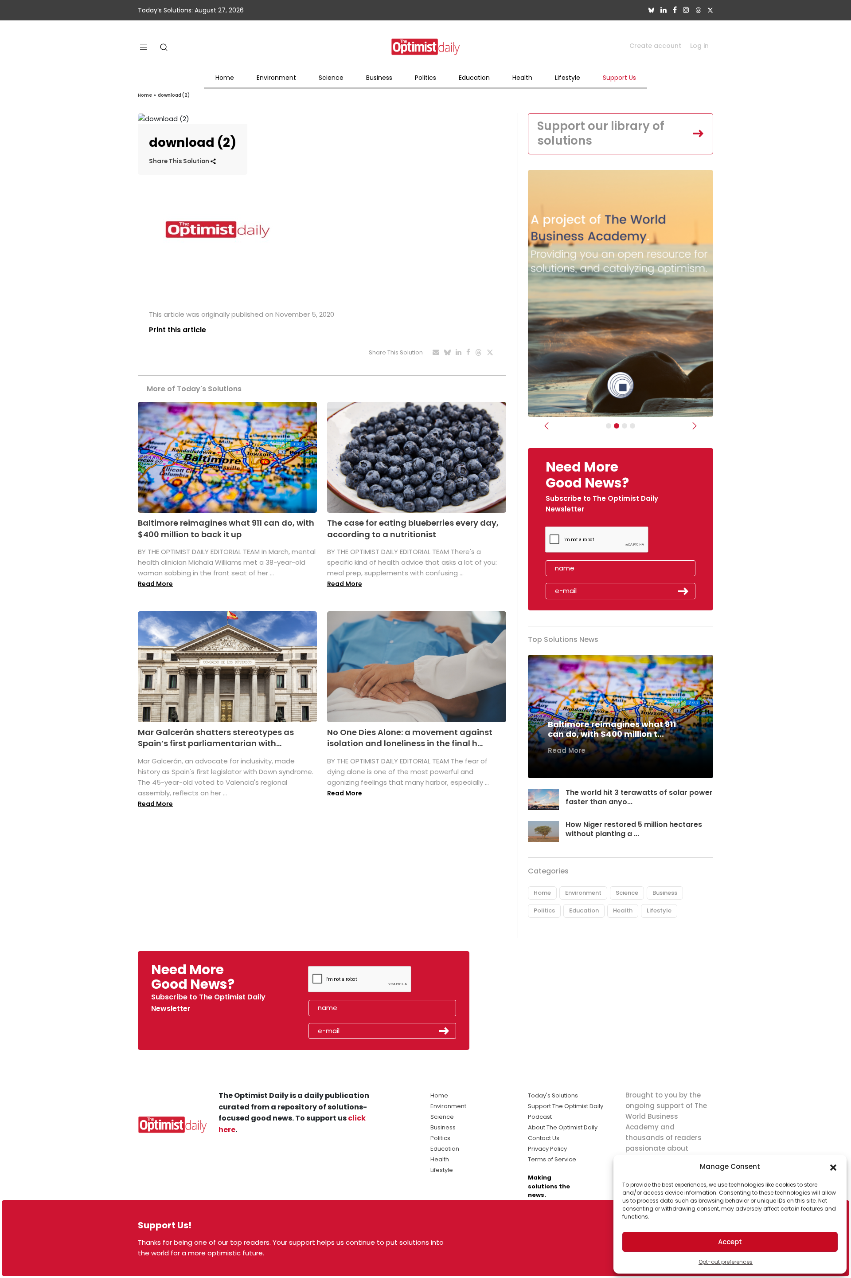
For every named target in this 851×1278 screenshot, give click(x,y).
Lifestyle (567, 77)
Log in (699, 45)
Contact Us (543, 1138)
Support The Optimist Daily (565, 1106)
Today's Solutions (553, 1095)
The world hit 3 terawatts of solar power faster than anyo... (639, 797)
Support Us (619, 77)
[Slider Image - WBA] (616, 426)
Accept (730, 1242)
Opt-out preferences (726, 1262)
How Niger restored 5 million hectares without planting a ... (634, 829)
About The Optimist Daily (562, 1127)
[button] (833, 1166)
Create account (655, 45)
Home (224, 77)
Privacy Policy (547, 1148)
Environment (276, 77)
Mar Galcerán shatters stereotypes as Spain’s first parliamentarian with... (216, 738)
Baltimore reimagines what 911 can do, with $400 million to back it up (226, 528)
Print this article (177, 330)
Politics (425, 77)
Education (474, 77)
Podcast (540, 1117)
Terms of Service (552, 1159)
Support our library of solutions (600, 133)
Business (379, 77)
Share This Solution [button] (180, 161)
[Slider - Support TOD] (624, 426)
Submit (683, 591)
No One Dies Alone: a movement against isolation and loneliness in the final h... (409, 738)
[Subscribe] (608, 426)
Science (331, 77)
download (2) (174, 95)
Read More (155, 583)
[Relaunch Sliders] (632, 426)
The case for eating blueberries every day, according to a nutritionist (413, 528)
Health (522, 77)
